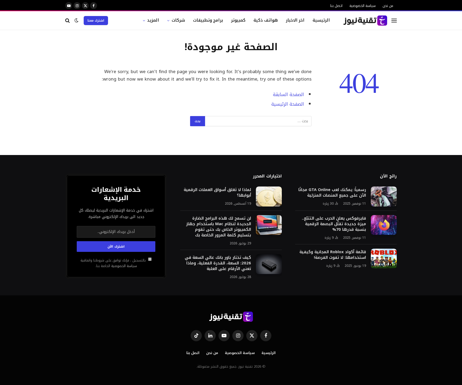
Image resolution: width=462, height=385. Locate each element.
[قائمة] (394, 20)
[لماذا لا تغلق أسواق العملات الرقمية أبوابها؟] (269, 196)
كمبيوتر (238, 20)
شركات (178, 20)
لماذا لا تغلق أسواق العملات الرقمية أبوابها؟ (217, 192)
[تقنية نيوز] (365, 21)
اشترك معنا (95, 20)
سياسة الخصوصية (362, 5)
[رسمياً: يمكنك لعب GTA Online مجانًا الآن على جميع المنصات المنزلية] (384, 196)
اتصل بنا (336, 5)
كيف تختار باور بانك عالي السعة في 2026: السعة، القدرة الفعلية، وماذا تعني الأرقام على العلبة (218, 263)
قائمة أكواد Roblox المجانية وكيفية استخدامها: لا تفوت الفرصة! (332, 254)
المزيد (153, 20)
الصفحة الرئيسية (287, 104)
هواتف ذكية (265, 20)
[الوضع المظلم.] (76, 20)
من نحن (388, 5)
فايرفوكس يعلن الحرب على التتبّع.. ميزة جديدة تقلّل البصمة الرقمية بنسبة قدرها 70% (334, 224)
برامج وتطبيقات (208, 20)
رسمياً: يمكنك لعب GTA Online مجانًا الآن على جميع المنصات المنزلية (332, 192)
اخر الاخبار (295, 20)
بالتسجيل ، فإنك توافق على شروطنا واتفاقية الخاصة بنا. (113, 263)
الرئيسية (321, 20)
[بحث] (68, 20)
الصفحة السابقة (288, 94)
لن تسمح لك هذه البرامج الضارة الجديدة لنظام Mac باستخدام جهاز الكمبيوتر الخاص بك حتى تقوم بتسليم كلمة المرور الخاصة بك (218, 227)
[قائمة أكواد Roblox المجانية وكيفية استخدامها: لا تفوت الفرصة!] (384, 259)
